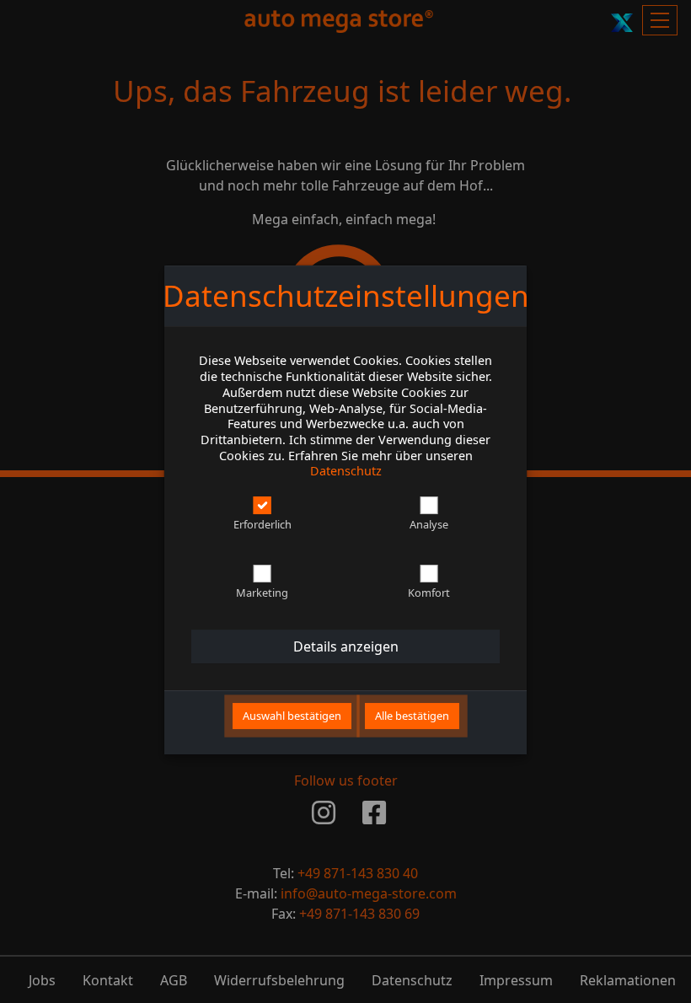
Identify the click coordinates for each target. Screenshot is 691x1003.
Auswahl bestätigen (292, 715)
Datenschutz (346, 471)
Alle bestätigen (412, 715)
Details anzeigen (346, 646)
